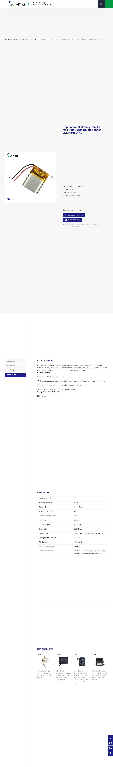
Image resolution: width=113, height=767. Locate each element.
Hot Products (12, 370)
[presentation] (9, 177)
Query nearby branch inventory (74, 210)
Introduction (11, 361)
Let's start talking (75, 215)
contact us (11, 375)
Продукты (18, 40)
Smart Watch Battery (32, 40)
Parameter (11, 366)
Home (9, 40)
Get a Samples (74, 220)
